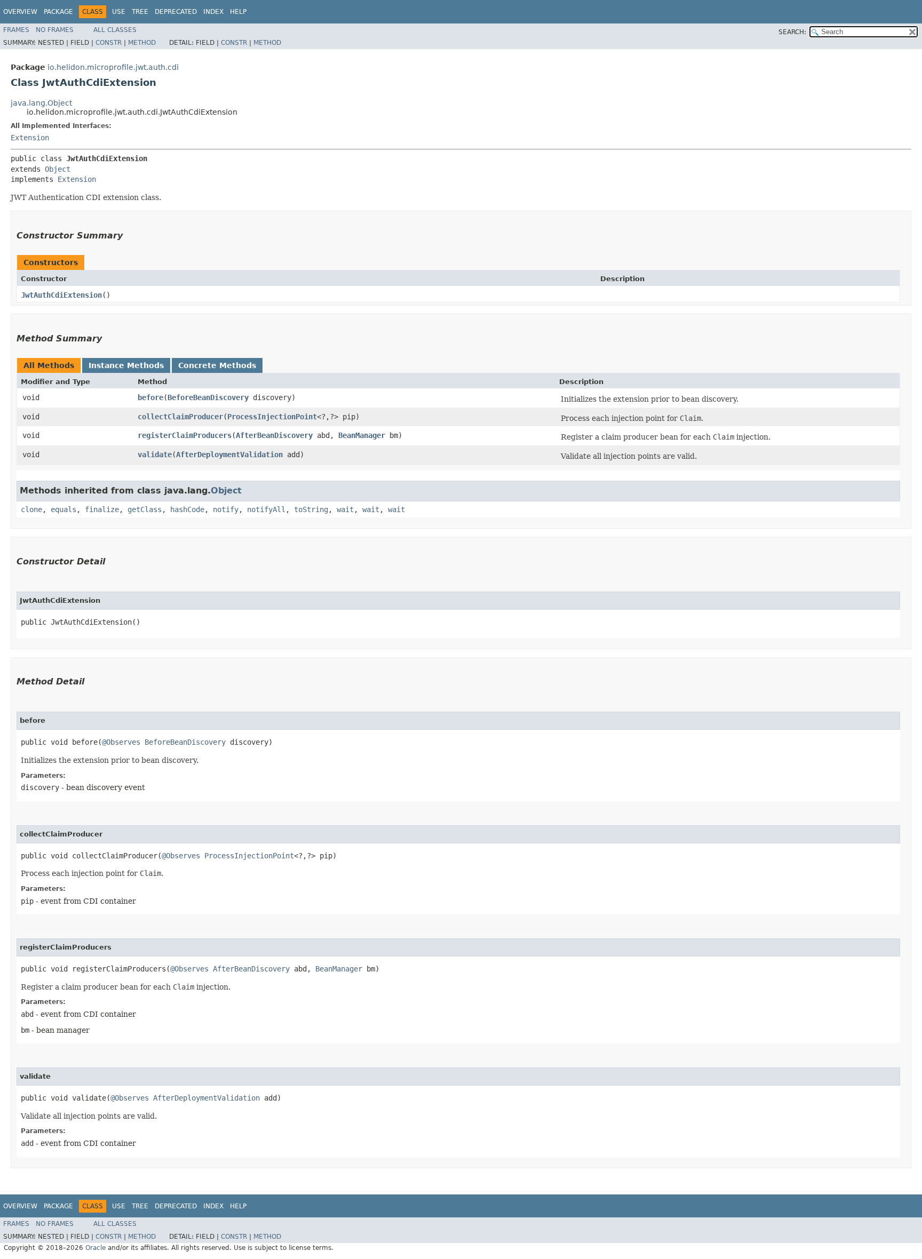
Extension (30, 137)
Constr (109, 42)
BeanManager (361, 435)
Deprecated (176, 11)
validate (155, 454)
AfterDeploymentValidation (229, 454)
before (150, 397)
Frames (16, 30)
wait (345, 509)
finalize (102, 509)
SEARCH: (792, 32)
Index (213, 11)
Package (58, 11)
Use (118, 11)
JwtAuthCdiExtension (61, 295)
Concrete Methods (217, 365)
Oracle (95, 1248)
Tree (140, 11)
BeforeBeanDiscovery (208, 397)
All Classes (115, 30)
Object (57, 169)
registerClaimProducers (185, 435)
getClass (145, 509)
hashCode (187, 509)
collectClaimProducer (180, 416)
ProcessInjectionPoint (272, 416)
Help (238, 11)
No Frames (55, 30)
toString (311, 509)
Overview (20, 11)
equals (63, 509)
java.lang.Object (41, 103)
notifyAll (266, 509)
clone (31, 509)
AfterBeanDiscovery (274, 435)
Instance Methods (126, 365)
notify (226, 509)
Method (142, 42)
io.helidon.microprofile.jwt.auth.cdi (113, 67)
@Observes (121, 742)
